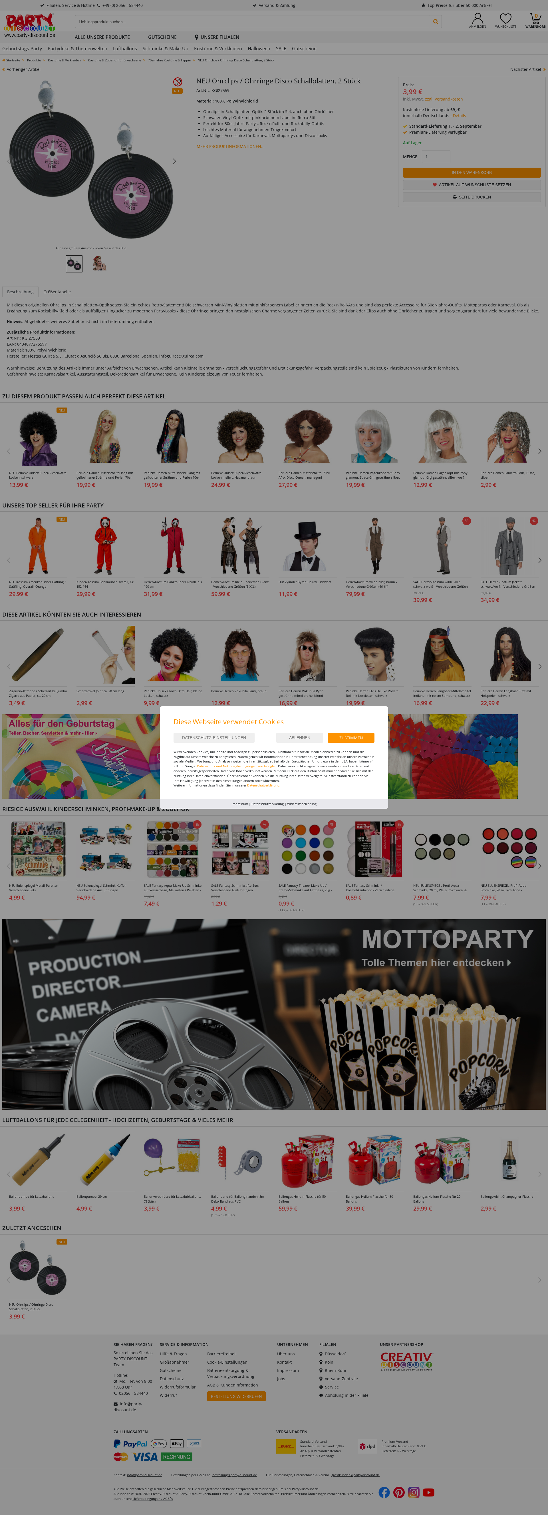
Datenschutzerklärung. (263, 785)
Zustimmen (351, 738)
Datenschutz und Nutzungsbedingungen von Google (236, 766)
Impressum (240, 804)
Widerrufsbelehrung (302, 804)
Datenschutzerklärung (267, 804)
